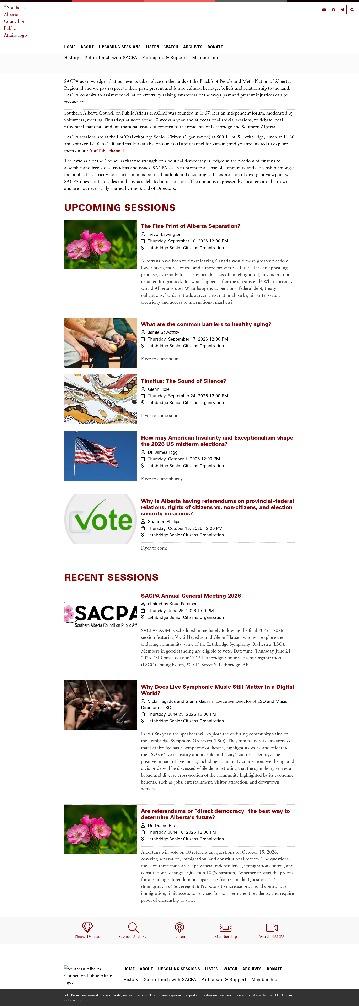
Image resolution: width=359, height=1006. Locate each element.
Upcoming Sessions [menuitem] (120, 46)
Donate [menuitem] (215, 46)
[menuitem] (87, 931)
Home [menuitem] (70, 46)
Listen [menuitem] (152, 46)
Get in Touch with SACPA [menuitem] (110, 57)
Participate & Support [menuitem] (164, 57)
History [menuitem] (71, 57)
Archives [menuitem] (193, 46)
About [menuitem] (87, 46)
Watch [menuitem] (171, 46)
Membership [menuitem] (205, 57)
